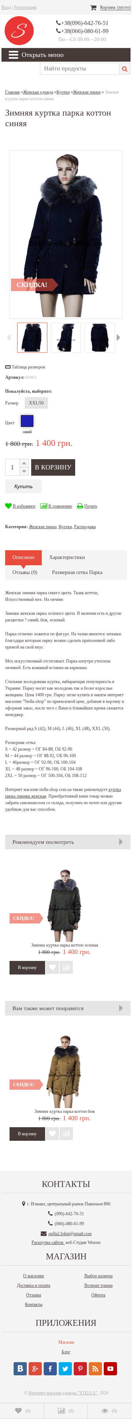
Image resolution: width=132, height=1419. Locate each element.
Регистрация (25, 7)
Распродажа (85, 526)
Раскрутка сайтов (48, 1242)
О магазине (33, 1275)
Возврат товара (98, 1285)
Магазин (66, 1342)
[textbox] (79, 69)
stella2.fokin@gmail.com (70, 1233)
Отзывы (33, 1295)
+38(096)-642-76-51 (85, 23)
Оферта (98, 1295)
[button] (25, 367)
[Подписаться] (95, 1368)
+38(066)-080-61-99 (85, 31)
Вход (6, 7)
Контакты (34, 1304)
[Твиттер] (65, 1368)
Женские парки (42, 526)
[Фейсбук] (50, 1368)
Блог (66, 1351)
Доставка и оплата (33, 1285)
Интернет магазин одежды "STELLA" (63, 1393)
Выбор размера (98, 1275)
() (27, 1410)
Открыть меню (42, 54)
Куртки (65, 526)
